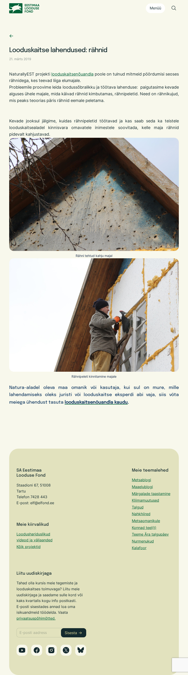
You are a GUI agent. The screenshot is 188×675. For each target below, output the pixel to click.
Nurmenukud (143, 541)
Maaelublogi (142, 486)
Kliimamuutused (145, 500)
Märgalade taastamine (151, 493)
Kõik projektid (29, 546)
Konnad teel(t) (144, 527)
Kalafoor (139, 548)
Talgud (138, 507)
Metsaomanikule (146, 520)
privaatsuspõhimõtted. (36, 618)
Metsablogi (141, 480)
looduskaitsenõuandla (72, 74)
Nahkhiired (141, 514)
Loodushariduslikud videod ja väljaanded (35, 537)
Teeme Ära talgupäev (150, 534)
